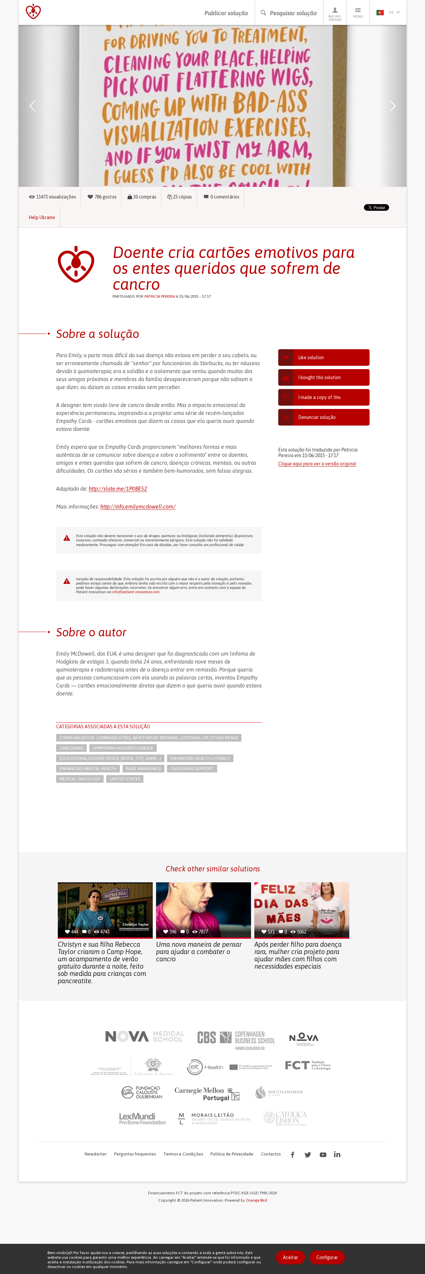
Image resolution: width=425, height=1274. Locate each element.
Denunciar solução (317, 417)
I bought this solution (319, 377)
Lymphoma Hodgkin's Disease (123, 748)
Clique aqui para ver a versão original (317, 463)
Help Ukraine (42, 217)
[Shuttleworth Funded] (279, 1092)
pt (391, 13)
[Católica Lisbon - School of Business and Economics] (285, 1118)
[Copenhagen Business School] (236, 1041)
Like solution (311, 357)
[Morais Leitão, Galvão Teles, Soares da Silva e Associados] (215, 1118)
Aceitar (290, 1257)
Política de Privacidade (232, 1154)
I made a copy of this (319, 397)
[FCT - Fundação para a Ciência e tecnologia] (309, 1065)
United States (125, 778)
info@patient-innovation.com (135, 592)
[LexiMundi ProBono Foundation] (142, 1118)
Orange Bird (256, 1200)
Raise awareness (143, 768)
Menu (358, 16)
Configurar (327, 1257)
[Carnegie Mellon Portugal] (208, 1094)
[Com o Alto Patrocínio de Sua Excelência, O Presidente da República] (133, 1067)
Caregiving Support (192, 768)
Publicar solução (226, 13)
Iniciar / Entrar (335, 18)
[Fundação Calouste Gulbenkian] (142, 1092)
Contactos (271, 1154)
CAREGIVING (71, 748)
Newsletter (96, 1154)
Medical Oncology (79, 778)
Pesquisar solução (293, 13)
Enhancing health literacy (200, 758)
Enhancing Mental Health (88, 768)
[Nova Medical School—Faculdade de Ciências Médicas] (145, 1036)
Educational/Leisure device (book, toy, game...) (110, 758)
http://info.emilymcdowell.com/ (138, 507)
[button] (42, 106)
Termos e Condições (183, 1154)
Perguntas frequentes (135, 1154)
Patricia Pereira (159, 296)
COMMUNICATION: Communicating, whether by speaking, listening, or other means (148, 737)
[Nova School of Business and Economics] (303, 1039)
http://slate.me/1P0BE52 (118, 489)
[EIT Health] (230, 1067)
